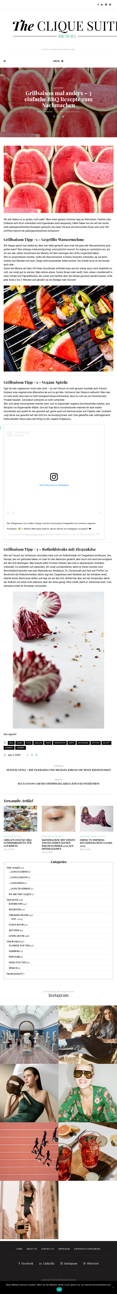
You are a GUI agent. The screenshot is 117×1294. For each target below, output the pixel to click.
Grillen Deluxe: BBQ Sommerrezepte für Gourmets (18, 842)
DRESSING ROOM (89, 836)
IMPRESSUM (64, 1249)
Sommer (9, 748)
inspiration (60, 743)
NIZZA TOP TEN (17, 962)
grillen (38, 743)
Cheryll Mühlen (46, 112)
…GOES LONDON (18, 877)
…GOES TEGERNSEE (19, 888)
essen (19, 743)
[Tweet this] (58, 116)
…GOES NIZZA (16, 883)
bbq (11, 743)
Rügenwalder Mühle (34, 534)
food (28, 743)
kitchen (95, 743)
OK (59, 1289)
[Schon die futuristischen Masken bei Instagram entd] (29, 1093)
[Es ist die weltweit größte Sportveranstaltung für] (29, 1151)
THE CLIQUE (13, 867)
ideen (48, 743)
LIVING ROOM (16, 936)
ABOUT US (32, 1249)
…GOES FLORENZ (18, 871)
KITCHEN (66, 112)
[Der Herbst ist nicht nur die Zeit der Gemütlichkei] (29, 1034)
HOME (19, 1249)
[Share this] (54, 116)
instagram (83, 743)
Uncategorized (14, 973)
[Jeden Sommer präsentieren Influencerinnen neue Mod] (87, 1093)
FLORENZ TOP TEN (19, 945)
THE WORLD (13, 941)
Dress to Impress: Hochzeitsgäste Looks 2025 (96, 842)
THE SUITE (75, 112)
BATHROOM (49, 836)
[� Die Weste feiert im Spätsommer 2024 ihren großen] (87, 1034)
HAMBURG (14, 951)
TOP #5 (15, 919)
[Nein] (113, 1287)
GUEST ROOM (16, 924)
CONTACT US (47, 1249)
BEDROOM (15, 909)
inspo (71, 743)
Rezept (106, 743)
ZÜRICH (13, 968)
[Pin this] (63, 116)
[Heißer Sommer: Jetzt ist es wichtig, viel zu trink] (87, 1151)
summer (20, 748)
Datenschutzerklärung (87, 1249)
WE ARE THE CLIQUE (20, 894)
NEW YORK (14, 956)
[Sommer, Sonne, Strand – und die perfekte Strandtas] (29, 1210)
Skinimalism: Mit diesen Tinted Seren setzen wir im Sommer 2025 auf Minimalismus (58, 844)
